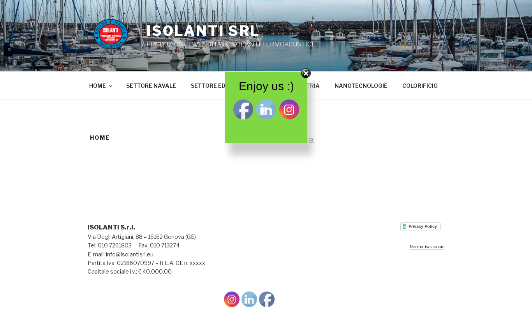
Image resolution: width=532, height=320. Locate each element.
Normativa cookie (427, 246)
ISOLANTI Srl (203, 30)
